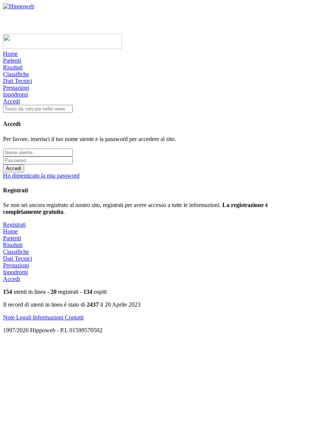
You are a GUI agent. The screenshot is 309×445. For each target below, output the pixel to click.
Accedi (11, 101)
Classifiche (16, 74)
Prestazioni (16, 87)
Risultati (13, 67)
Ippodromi (15, 94)
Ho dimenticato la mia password (41, 175)
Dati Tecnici (17, 81)
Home (10, 54)
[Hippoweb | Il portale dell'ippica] (18, 6)
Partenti (12, 60)
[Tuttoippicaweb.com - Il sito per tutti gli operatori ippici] (62, 47)
